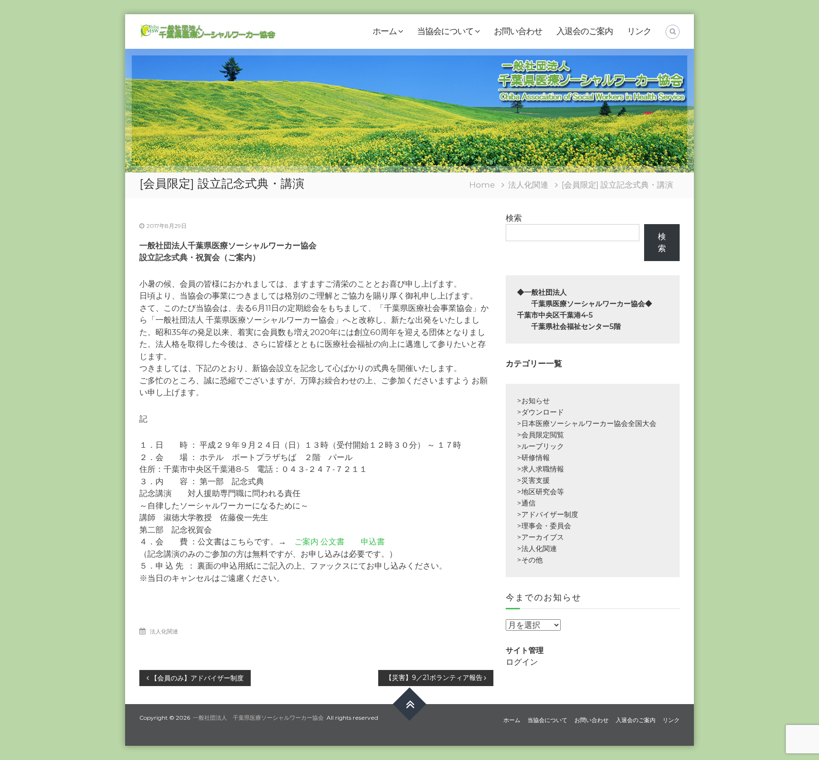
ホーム (385, 31)
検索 (514, 218)
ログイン (522, 662)
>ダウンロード (540, 411)
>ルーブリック (540, 446)
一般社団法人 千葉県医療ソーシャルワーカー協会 (258, 717)
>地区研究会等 (540, 491)
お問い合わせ (518, 31)
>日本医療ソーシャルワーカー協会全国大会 (586, 423)
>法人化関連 (537, 548)
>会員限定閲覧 (540, 434)
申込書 (373, 541)
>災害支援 (533, 480)
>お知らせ (533, 400)
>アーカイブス (540, 537)
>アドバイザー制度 (547, 514)
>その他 (530, 559)
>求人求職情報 (540, 468)
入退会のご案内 (584, 31)
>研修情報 (533, 457)
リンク (639, 31)
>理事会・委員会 (544, 525)
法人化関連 (528, 185)
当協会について (445, 31)
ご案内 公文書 (319, 541)
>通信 (526, 502)
